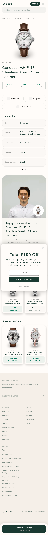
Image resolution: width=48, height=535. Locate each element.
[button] (24, 254)
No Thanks (24, 286)
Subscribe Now (24, 279)
